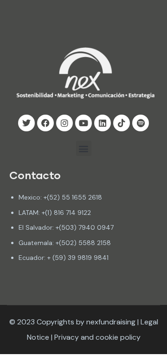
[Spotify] (140, 123)
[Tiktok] (121, 123)
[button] (83, 148)
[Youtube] (83, 123)
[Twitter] (26, 123)
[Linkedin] (102, 123)
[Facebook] (45, 123)
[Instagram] (64, 123)
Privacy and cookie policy (97, 337)
